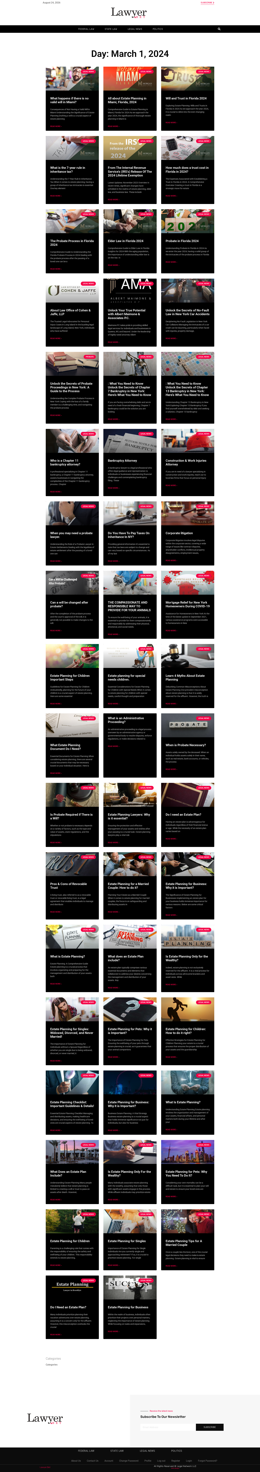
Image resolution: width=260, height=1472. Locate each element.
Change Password (128, 1460)
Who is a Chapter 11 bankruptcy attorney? (65, 462)
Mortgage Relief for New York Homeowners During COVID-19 (188, 604)
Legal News (135, 29)
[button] (219, 29)
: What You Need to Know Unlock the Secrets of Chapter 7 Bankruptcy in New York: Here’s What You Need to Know (129, 389)
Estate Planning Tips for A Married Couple (184, 1243)
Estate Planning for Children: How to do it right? (186, 1031)
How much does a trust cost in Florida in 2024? (187, 169)
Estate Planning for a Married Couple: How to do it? (128, 886)
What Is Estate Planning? (183, 1102)
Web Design (175, 1468)
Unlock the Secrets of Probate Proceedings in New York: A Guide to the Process (71, 387)
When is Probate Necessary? (186, 745)
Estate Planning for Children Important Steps (70, 677)
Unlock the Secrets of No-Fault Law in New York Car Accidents (188, 312)
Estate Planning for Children (70, 1241)
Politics (158, 29)
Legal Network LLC (186, 1466)
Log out (161, 1460)
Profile (147, 1460)
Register (175, 1460)
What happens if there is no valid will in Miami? (69, 100)
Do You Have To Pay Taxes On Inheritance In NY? (129, 535)
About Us (76, 1460)
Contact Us (92, 1460)
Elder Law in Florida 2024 (125, 241)
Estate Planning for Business (128, 1307)
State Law (111, 29)
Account (108, 1460)
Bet (45, 1467)
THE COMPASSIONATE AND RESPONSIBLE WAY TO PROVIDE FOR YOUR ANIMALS (129, 606)
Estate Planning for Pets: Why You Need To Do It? (186, 1173)
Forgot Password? (207, 1460)
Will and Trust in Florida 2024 (186, 98)
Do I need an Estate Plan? (183, 814)
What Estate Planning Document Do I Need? (65, 747)
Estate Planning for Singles (127, 1241)
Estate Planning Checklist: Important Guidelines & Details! (72, 1104)
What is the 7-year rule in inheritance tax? (67, 169)
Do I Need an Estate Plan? (68, 1307)
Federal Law (86, 29)
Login (189, 1460)
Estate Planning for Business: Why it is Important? (186, 886)
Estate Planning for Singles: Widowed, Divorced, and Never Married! (71, 1032)
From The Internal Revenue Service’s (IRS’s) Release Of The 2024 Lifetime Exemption (130, 171)
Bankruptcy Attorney (122, 460)
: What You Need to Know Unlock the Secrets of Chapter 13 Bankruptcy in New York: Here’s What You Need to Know (187, 389)
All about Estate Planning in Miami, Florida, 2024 (127, 100)
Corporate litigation (179, 533)
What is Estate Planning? (67, 956)
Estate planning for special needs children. (126, 677)
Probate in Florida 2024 (182, 241)
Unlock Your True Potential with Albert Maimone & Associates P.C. (126, 314)
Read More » (56, 126)
